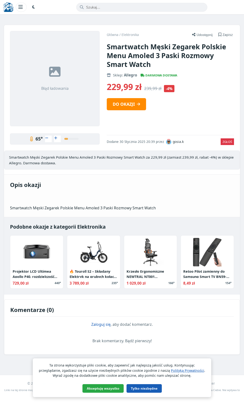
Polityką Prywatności (187, 370)
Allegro (130, 75)
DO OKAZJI (124, 104)
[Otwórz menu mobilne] (21, 7)
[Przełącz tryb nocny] (34, 7)
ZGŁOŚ (227, 142)
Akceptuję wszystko (103, 388)
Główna (112, 34)
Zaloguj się (101, 324)
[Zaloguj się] (48, 139)
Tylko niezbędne (144, 388)
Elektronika (130, 34)
